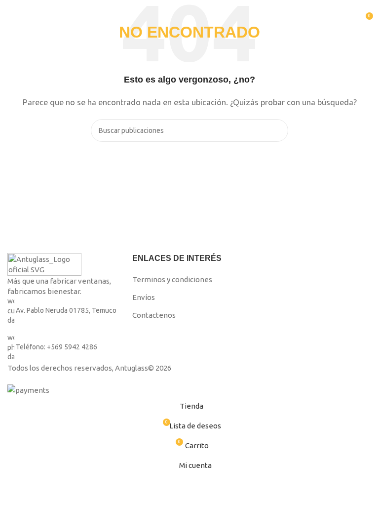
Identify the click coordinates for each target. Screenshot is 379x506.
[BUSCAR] (276, 130)
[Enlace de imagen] (44, 263)
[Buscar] (347, 20)
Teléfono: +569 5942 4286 (56, 347)
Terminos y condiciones (172, 279)
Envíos (143, 297)
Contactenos (154, 315)
